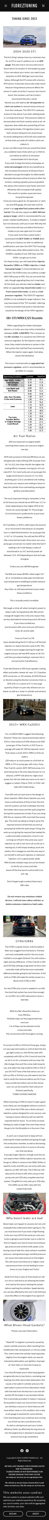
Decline (13, 1514)
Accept (36, 1514)
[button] (6, 5)
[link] (24, 6)
